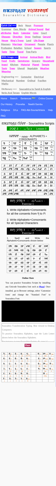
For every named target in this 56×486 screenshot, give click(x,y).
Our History (7, 104)
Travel (20, 52)
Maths (5, 84)
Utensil (21, 68)
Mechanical (8, 81)
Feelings (37, 37)
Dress (27, 37)
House (5, 40)
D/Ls (15, 110)
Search (13, 98)
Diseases (6, 37)
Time (12, 52)
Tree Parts (31, 52)
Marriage (17, 44)
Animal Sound (35, 29)
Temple (45, 65)
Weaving (6, 71)
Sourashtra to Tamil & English (35, 89)
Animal (24, 57)
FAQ (3, 115)
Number (20, 81)
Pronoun (38, 25)
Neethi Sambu (35, 104)
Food (4, 61)
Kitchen (14, 65)
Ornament (30, 44)
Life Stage (39, 40)
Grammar (6, 29)
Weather (44, 68)
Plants (50, 44)
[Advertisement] (26, 412)
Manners (5, 44)
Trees (12, 68)
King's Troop (17, 40)
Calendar (25, 33)
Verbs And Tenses (10, 93)
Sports (47, 48)
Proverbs (20, 104)
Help (50, 110)
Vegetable (32, 68)
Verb (20, 25)
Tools (4, 68)
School (28, 48)
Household (48, 61)
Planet (35, 65)
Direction (17, 37)
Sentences (28, 98)
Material (25, 65)
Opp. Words (19, 29)
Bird (48, 57)
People (41, 44)
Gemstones (23, 61)
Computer (26, 77)
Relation (18, 48)
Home (4, 98)
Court (44, 33)
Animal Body (37, 57)
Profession (6, 48)
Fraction (42, 81)
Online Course (45, 98)
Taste (4, 52)
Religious (5, 110)
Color (36, 33)
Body (16, 33)
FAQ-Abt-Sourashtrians (33, 110)
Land (28, 40)
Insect (5, 65)
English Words (28, 93)
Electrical (39, 77)
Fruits (12, 61)
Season (38, 48)
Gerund (47, 37)
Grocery (36, 61)
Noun (28, 25)
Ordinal (31, 81)
